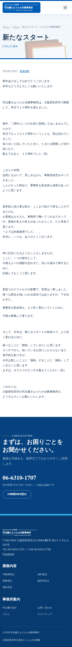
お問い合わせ (44, 607)
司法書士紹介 (10, 607)
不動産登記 (9, 574)
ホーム (6, 27)
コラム (16, 27)
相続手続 (7, 587)
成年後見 (42, 574)
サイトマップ (44, 614)
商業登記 (7, 580)
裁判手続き (43, 580)
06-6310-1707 (19, 477)
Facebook (8, 554)
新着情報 (24, 71)
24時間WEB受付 (17, 494)
